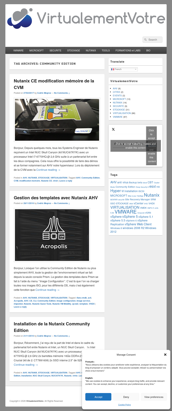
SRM (153, 199)
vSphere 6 (131, 220)
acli (89, 297)
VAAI (131, 203)
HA (158, 186)
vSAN (148, 212)
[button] (165, 354)
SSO (112, 203)
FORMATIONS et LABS (128, 50)
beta (140, 182)
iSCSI (141, 191)
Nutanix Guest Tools (41, 303)
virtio (75, 375)
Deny (126, 397)
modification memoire (29, 180)
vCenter (138, 203)
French (117, 69)
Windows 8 (116, 228)
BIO (148, 50)
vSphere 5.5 (117, 220)
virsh (55, 180)
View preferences (153, 397)
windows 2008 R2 (133, 228)
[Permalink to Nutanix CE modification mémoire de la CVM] (57, 143)
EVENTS (117, 95)
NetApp (140, 196)
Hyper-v (117, 190)
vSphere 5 (130, 216)
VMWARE (18, 50)
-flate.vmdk (81, 297)
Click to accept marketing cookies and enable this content (136, 145)
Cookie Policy (124, 404)
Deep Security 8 (142, 187)
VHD (146, 203)
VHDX (92, 303)
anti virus (122, 182)
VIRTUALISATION (59, 177)
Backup (133, 182)
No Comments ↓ (62, 92)
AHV (25, 177)
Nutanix (27, 303)
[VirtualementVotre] (86, 31)
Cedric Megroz (44, 92)
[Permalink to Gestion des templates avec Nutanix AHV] (52, 264)
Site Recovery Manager (137, 199)
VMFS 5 (150, 208)
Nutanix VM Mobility (61, 303)
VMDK (143, 207)
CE (30, 300)
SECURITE (55, 50)
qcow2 (75, 303)
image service (83, 300)
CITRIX (116, 92)
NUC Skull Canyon (41, 375)
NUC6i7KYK (57, 375)
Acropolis (18, 300)
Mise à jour (132, 196)
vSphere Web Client (138, 224)
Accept (98, 397)
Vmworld (140, 213)
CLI (34, 300)
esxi (152, 186)
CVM (16, 180)
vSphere (116, 216)
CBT (150, 182)
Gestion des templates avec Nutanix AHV (56, 197)
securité (121, 199)
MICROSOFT (36, 50)
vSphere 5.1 (145, 217)
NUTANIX (91, 50)
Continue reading (48, 170)
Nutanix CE (46, 180)
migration (18, 303)
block (145, 182)
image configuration (66, 300)
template (83, 303)
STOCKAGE (73, 50)
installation (26, 375)
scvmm (114, 199)
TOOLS (106, 50)
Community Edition (90, 177)
